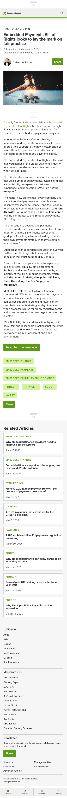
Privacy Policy (41, 766)
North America (11, 653)
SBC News (9, 687)
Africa (6, 635)
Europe (7, 644)
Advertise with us (12, 771)
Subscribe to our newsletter (21, 347)
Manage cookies (42, 762)
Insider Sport (10, 705)
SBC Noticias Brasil (13, 696)
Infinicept (31, 387)
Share (57, 62)
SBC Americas (10, 677)
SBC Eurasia (9, 714)
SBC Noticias (10, 691)
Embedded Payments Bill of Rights (30, 378)
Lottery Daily (10, 700)
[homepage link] (12, 13)
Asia (5, 639)
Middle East (9, 648)
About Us (8, 762)
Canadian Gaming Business (17, 728)
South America (11, 662)
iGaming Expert (11, 682)
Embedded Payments (20, 370)
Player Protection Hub (15, 710)
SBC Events (9, 723)
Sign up (9, 753)
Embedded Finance (19, 361)
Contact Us (9, 766)
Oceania (7, 658)
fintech (11, 387)
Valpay (10, 395)
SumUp (49, 387)
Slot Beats (8, 719)
